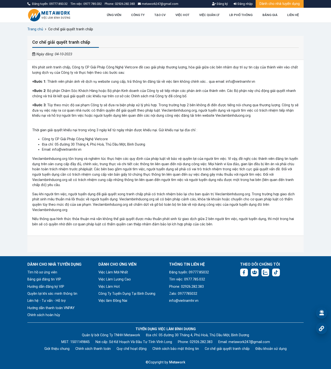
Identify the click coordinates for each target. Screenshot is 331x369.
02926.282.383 (125, 4)
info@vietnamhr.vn (183, 301)
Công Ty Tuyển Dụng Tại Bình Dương (126, 294)
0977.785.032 (92, 4)
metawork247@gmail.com (249, 342)
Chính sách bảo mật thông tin (175, 349)
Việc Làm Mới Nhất (113, 272)
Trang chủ (35, 29)
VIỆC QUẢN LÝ (209, 15)
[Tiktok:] (276, 272)
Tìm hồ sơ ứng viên (42, 272)
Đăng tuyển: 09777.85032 (189, 272)
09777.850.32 (58, 4)
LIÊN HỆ (293, 15)
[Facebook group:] (255, 272)
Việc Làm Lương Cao (114, 279)
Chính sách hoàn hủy (43, 315)
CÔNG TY (138, 15)
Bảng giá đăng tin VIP (44, 279)
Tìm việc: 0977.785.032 (187, 279)
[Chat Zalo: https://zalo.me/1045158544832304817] (265, 272)
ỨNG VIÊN (114, 15)
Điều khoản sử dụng (271, 349)
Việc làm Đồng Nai (112, 301)
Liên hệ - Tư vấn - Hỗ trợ (46, 301)
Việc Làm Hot (109, 287)
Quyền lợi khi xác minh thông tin (52, 294)
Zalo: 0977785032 (183, 294)
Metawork (177, 362)
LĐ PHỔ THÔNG (240, 15)
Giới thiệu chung (57, 349)
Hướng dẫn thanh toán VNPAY (51, 308)
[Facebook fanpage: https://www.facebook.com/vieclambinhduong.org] (244, 272)
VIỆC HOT (182, 15)
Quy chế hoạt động (132, 349)
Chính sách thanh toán (93, 349)
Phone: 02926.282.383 (186, 287)
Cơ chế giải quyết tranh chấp (227, 349)
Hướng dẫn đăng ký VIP (45, 287)
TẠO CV (160, 15)
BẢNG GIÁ (269, 15)
